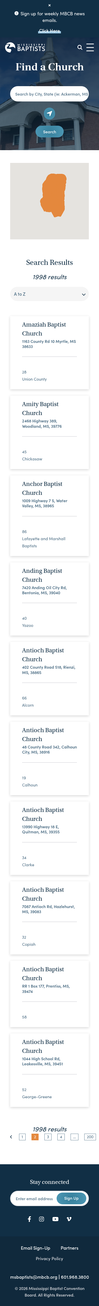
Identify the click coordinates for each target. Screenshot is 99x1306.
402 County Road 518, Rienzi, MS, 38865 (48, 669)
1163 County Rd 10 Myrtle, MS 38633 (49, 344)
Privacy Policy (49, 1258)
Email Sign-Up (35, 1248)
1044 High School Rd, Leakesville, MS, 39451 (42, 1061)
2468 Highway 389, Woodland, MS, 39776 (42, 423)
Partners (69, 1248)
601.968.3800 (75, 1277)
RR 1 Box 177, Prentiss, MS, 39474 (46, 988)
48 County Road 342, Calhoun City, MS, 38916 (49, 749)
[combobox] (49, 294)
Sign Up (71, 1198)
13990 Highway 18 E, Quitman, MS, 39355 (41, 829)
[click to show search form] (79, 47)
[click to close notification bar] (49, 5)
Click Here (49, 30)
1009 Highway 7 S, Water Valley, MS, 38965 (44, 503)
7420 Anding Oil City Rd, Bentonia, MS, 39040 (44, 590)
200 (90, 1136)
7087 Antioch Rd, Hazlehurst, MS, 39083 (48, 909)
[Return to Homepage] (25, 47)
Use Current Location (49, 114)
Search (49, 131)
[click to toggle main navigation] (90, 47)
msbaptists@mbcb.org (33, 1277)
